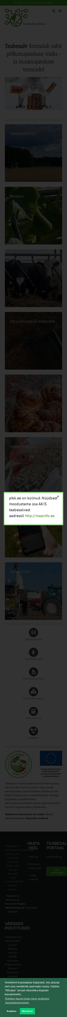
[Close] (58, 496)
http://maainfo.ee (39, 515)
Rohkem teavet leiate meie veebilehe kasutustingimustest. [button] (27, 1000)
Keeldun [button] (11, 1011)
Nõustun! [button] (27, 1011)
